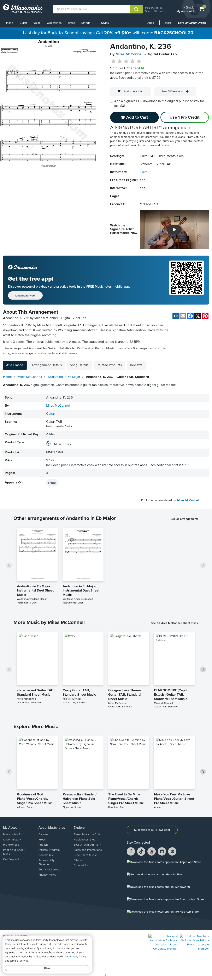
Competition (81, 865)
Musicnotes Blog (84, 839)
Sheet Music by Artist (87, 834)
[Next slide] (203, 565)
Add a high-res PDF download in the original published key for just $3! (159, 104)
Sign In (190, 7)
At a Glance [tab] (14, 365)
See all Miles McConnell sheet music (175, 623)
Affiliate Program (49, 850)
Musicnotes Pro (154, 7)
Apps (150, 22)
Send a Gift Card (154, 11)
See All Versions (172, 91)
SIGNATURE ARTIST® (87, 844)
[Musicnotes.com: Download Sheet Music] (22, 8)
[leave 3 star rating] (126, 61)
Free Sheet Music (85, 855)
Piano (9, 22)
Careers (44, 834)
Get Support (11, 859)
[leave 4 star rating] (132, 61)
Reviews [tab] (136, 365)
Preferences (11, 844)
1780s (52, 482)
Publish (43, 844)
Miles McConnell (129, 54)
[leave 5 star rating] (139, 61)
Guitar (23, 22)
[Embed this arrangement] (175, 316)
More (170, 24)
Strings (85, 22)
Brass (71, 22)
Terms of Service (50, 869)
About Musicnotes (52, 828)
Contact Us (46, 855)
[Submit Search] (136, 9)
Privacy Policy (47, 874)
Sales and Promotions (88, 850)
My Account (184, 11)
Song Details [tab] (79, 365)
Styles (105, 22)
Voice (37, 22)
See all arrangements (185, 518)
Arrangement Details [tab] (46, 365)
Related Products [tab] (109, 365)
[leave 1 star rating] (113, 61)
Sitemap (79, 860)
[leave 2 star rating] (120, 61)
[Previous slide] (9, 565)
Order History (12, 839)
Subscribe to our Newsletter (152, 829)
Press (42, 839)
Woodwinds (54, 22)
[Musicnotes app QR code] (186, 280)
